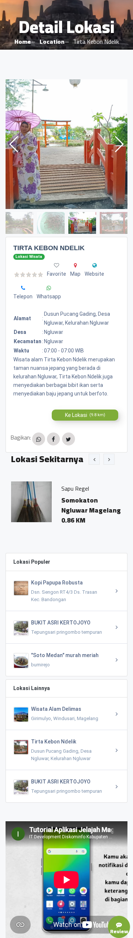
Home (22, 41)
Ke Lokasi (85, 415)
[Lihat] (66, 144)
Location (52, 41)
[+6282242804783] (23, 288)
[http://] (94, 265)
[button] (119, 144)
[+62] (49, 288)
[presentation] (94, 459)
